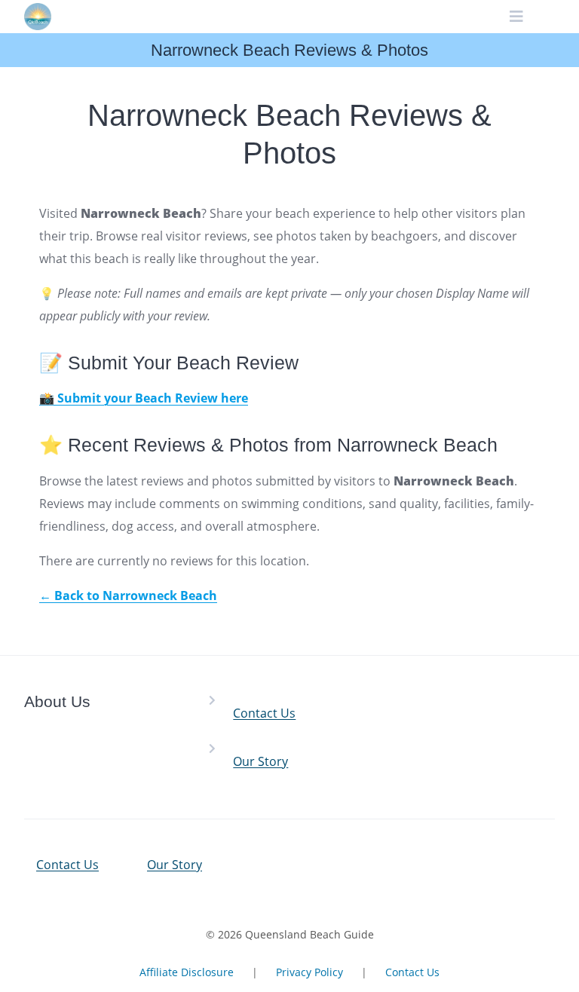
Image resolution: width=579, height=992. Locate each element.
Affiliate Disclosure (186, 972)
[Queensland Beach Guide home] (37, 16)
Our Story (260, 761)
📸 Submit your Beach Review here (143, 398)
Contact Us (264, 713)
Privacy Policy (309, 972)
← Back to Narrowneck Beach (128, 595)
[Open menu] (517, 16)
